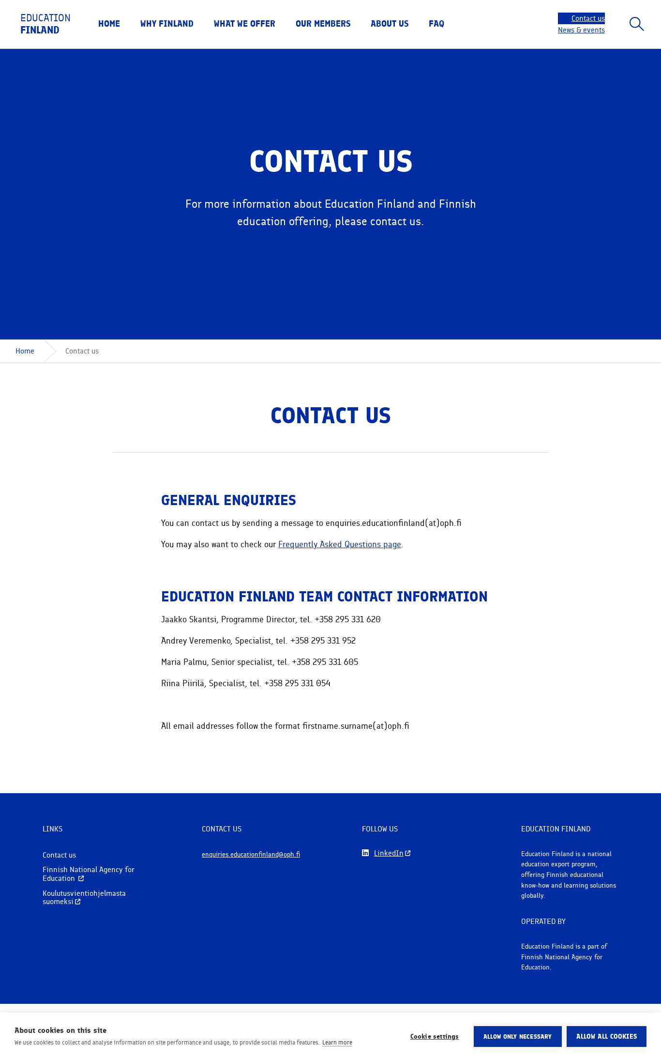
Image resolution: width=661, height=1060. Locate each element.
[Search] (637, 24)
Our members (323, 23)
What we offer (244, 23)
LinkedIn (389, 853)
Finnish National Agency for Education (89, 874)
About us (389, 23)
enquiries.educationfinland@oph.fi (251, 854)
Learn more (337, 1042)
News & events (581, 29)
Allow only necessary (517, 1036)
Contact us (588, 18)
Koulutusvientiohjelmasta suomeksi (84, 897)
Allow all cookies (606, 1036)
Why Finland (167, 23)
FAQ (436, 23)
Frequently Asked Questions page (339, 544)
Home (109, 23)
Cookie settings (434, 1036)
